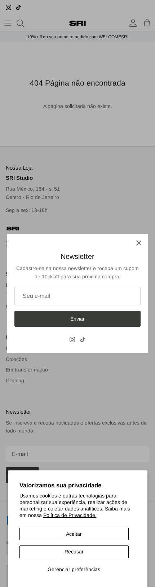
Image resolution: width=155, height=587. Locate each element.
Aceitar (74, 534)
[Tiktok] (82, 339)
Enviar (77, 319)
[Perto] (139, 243)
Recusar (74, 552)
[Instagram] (72, 339)
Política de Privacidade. (70, 515)
